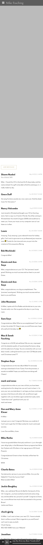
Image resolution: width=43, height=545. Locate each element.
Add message (8, 167)
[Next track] (10, 542)
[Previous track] (3, 542)
